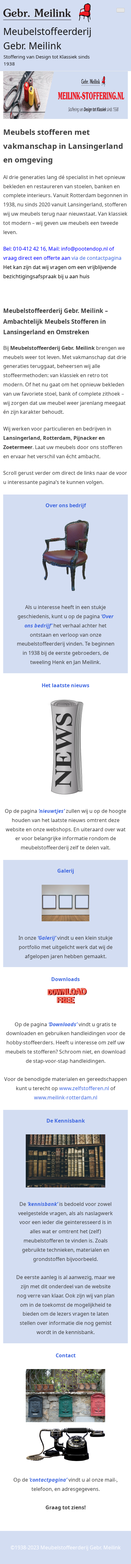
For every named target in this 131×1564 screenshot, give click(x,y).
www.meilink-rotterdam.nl (65, 1097)
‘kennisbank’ (42, 1204)
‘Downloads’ (62, 1024)
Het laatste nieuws (65, 685)
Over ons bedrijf (65, 505)
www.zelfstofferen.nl (84, 1088)
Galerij (65, 870)
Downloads (65, 979)
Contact (66, 1355)
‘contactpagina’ (48, 1479)
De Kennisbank (65, 1120)
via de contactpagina (96, 257)
